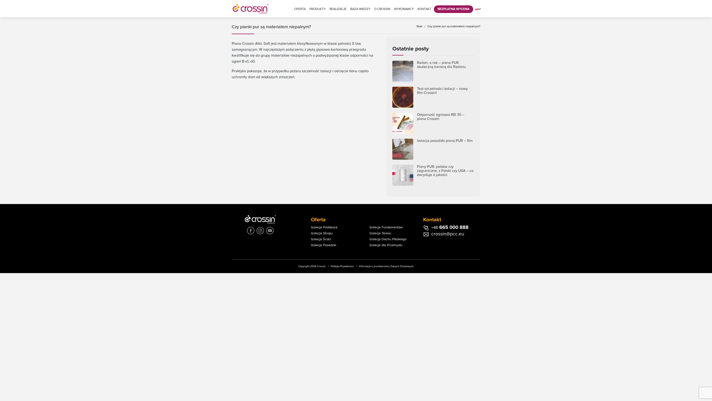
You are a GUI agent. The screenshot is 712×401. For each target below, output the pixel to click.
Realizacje (338, 9)
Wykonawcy (404, 9)
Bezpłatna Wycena (453, 9)
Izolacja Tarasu (380, 233)
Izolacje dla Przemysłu (386, 245)
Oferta (300, 9)
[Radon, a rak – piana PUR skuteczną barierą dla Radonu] (402, 71)
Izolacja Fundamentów (386, 227)
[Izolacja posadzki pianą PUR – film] (402, 149)
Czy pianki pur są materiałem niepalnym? (453, 26)
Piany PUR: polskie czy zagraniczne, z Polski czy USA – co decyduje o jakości (445, 171)
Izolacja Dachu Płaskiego (388, 239)
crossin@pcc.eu (447, 234)
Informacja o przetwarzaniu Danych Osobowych (386, 266)
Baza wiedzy (360, 9)
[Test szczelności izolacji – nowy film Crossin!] (402, 97)
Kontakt (424, 9)
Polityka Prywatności (342, 266)
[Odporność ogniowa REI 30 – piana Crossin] (402, 123)
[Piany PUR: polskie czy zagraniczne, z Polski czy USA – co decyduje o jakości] (402, 175)
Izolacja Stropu (322, 233)
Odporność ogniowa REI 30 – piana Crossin (440, 117)
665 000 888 (450, 227)
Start (419, 26)
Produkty (317, 9)
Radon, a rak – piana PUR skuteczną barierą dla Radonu (441, 65)
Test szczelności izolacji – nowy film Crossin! (442, 91)
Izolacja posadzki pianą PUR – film (445, 141)
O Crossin (382, 9)
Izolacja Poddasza (324, 227)
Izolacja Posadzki (323, 245)
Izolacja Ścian (321, 239)
